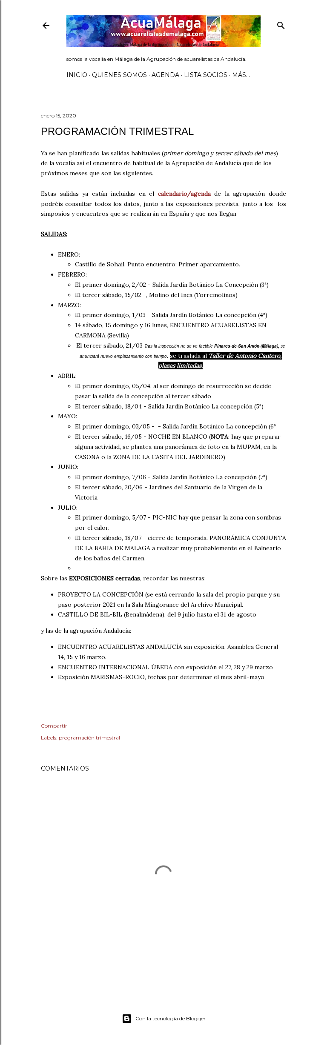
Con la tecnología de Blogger (170, 1018)
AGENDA (165, 75)
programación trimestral (89, 737)
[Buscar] (281, 23)
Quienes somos (119, 75)
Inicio (76, 75)
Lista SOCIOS (205, 75)
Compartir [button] (54, 725)
